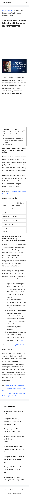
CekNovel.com (17, 493)
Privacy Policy (20, 490)
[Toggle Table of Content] (23, 129)
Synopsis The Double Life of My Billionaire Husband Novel (13, 133)
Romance (20, 386)
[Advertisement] (14, 42)
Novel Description (10, 136)
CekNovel (6, 2)
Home (4, 10)
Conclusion (8, 144)
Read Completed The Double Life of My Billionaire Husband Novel (13, 140)
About (7, 490)
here (21, 340)
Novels (10, 10)
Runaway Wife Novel (17, 345)
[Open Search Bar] (22, 2)
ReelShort (13, 386)
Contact (12, 490)
